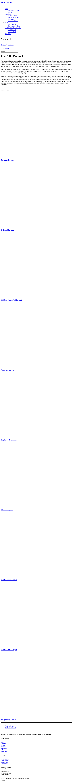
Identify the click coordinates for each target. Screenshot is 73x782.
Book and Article (13, 10)
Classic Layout (7, 510)
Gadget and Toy (13, 19)
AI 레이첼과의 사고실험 (13, 28)
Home (2, 742)
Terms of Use (4, 760)
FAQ (2, 749)
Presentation (12, 24)
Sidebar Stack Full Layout (11, 300)
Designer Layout (7, 160)
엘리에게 (8, 34)
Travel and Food (13, 21)
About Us (3, 743)
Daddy (10, 12)
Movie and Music (13, 17)
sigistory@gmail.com (7, 45)
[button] (7, 48)
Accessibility (4, 763)
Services (3, 745)
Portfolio (3, 746)
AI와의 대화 (12, 32)
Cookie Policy (4, 762)
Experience (8, 14)
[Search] (9, 51)
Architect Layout (7, 370)
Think (6, 9)
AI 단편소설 (12, 30)
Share (6, 22)
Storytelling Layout (8, 720)
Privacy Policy (5, 759)
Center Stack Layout (9, 580)
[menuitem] (38, 10)
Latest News (4, 748)
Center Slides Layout (9, 650)
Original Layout (7, 230)
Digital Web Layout (8, 440)
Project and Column (14, 26)
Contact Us (4, 751)
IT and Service (12, 16)
